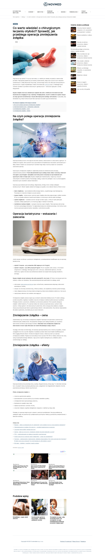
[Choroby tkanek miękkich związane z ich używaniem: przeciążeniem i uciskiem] (73, 29)
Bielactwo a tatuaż (82, 75)
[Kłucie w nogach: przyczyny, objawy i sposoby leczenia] (73, 83)
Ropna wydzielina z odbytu (84, 35)
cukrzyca (47, 84)
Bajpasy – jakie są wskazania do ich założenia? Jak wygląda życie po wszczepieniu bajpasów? (39, 425)
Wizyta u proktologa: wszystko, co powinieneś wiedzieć (84, 70)
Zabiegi (15, 24)
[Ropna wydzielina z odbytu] (73, 36)
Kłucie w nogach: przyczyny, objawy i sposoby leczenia (82, 84)
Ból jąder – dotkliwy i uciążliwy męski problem (26, 443)
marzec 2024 (21, 447)
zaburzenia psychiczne (27, 284)
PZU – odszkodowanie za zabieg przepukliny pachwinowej (30, 434)
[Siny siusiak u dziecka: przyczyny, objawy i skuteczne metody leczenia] (73, 62)
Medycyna (40, 11)
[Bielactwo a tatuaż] (73, 76)
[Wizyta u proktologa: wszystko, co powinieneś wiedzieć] (73, 69)
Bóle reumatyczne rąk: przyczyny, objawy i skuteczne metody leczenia (84, 56)
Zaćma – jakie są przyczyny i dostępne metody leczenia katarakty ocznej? (34, 432)
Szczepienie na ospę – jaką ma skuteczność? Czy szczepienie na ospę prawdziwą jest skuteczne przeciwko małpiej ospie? (57, 520)
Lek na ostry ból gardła (83, 89)
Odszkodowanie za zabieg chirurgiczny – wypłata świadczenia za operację (34, 427)
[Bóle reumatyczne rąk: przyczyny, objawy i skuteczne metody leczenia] (73, 55)
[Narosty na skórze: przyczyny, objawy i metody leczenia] (73, 43)
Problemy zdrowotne (50, 12)
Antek (16, 41)
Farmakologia (74, 11)
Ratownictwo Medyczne (17, 12)
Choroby (30, 11)
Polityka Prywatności (66, 541)
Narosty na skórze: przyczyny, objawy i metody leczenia (82, 44)
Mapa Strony (76, 541)
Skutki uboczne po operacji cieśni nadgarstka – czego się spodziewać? (33, 436)
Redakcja (83, 541)
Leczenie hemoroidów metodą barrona (24, 429)
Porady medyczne (84, 12)
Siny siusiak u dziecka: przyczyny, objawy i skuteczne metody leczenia (84, 63)
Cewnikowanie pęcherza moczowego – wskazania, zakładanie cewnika (38, 518)
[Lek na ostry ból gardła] (73, 91)
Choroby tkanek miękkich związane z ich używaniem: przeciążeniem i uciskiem (84, 30)
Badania (63, 11)
